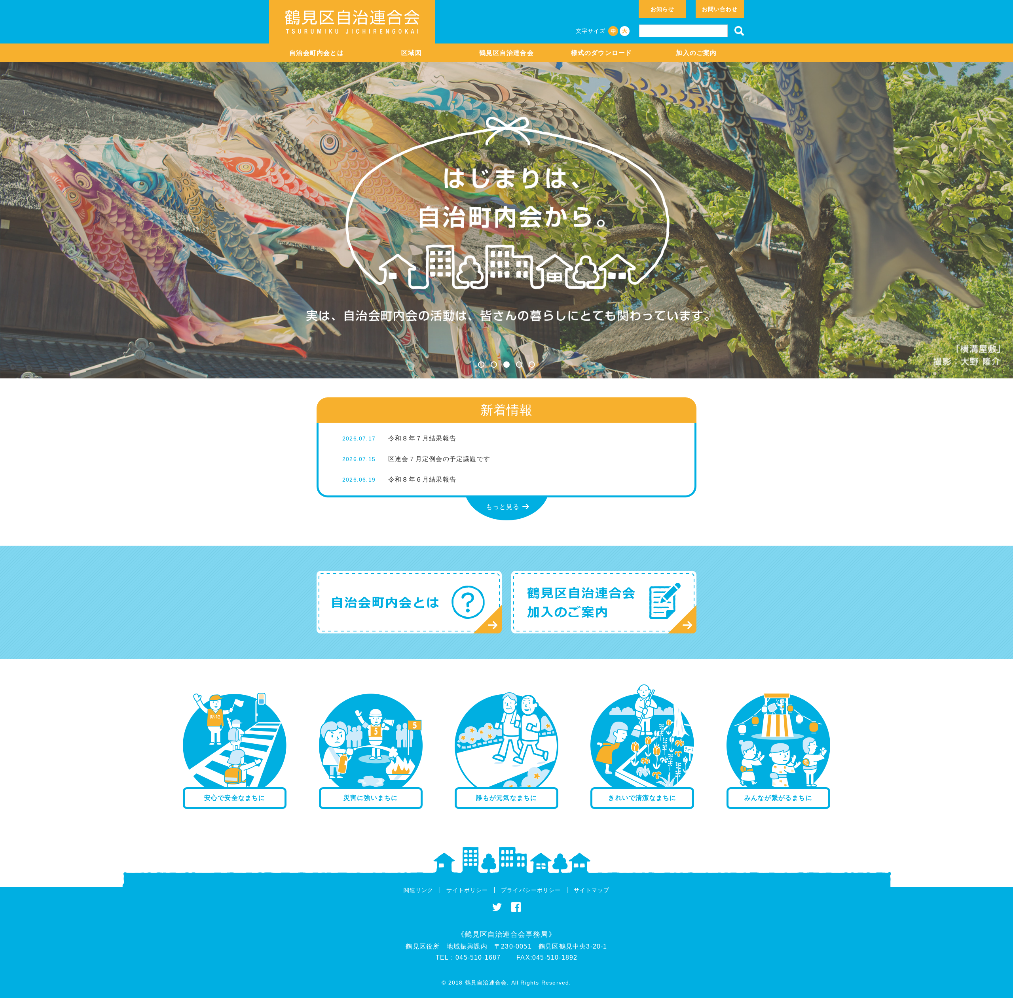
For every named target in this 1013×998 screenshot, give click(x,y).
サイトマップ (591, 890)
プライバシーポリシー (531, 890)
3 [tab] (506, 364)
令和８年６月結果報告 (422, 479)
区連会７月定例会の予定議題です (439, 459)
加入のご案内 (696, 52)
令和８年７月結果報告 (422, 438)
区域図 (411, 52)
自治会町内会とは (316, 52)
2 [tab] (494, 364)
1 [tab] (481, 364)
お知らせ (662, 9)
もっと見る (503, 506)
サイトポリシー (467, 890)
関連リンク (418, 890)
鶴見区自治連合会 (506, 52)
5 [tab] (532, 364)
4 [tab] (519, 364)
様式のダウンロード (601, 52)
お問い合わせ (720, 9)
